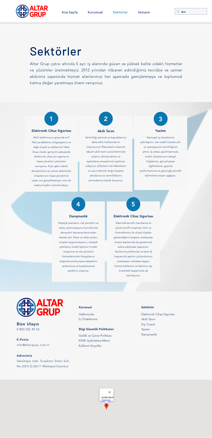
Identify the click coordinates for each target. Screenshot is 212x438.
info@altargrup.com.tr (33, 345)
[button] (95, 12)
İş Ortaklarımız (88, 319)
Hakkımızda (86, 314)
